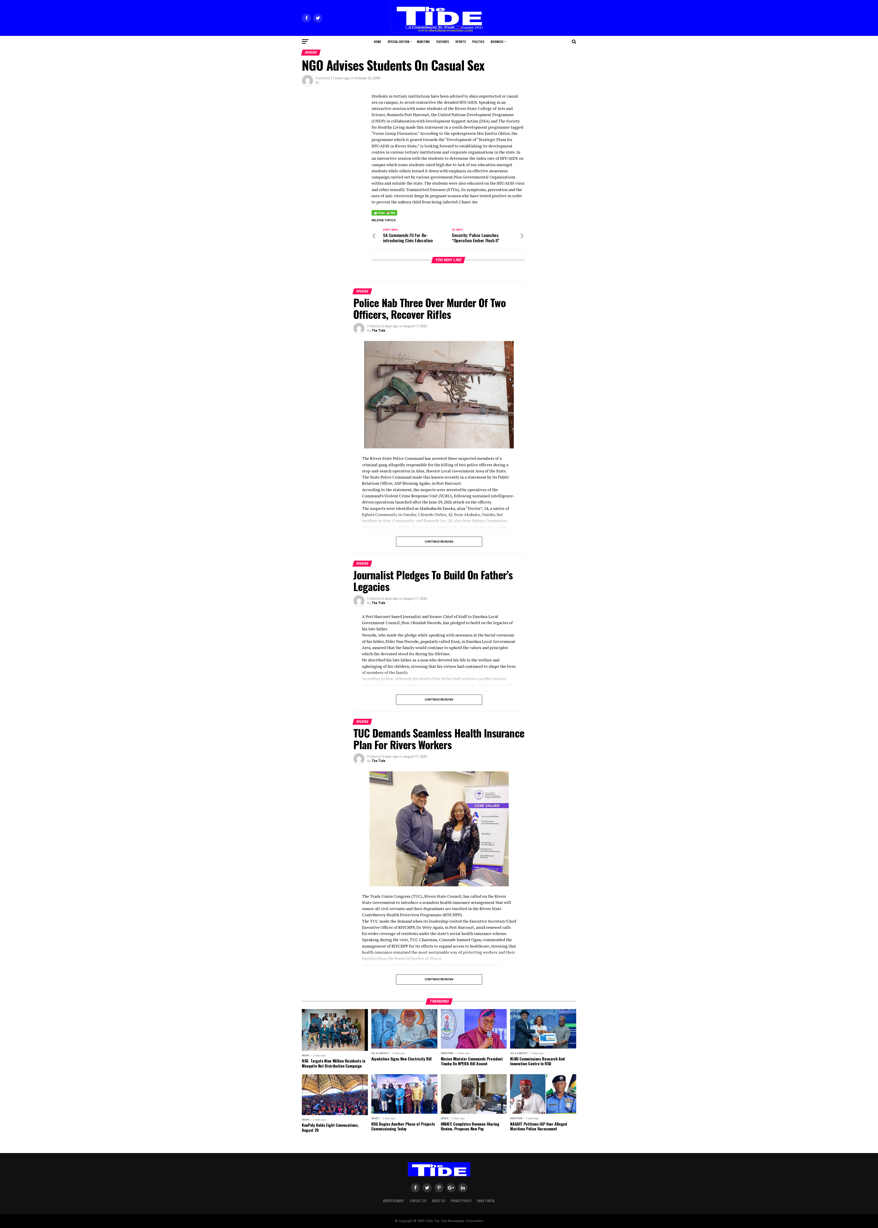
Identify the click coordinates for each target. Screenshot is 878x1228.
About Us (438, 1200)
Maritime (423, 41)
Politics (478, 41)
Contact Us (418, 1200)
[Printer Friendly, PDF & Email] (384, 212)
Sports (460, 41)
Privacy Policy (461, 1200)
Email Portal (486, 1200)
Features (442, 41)
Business (497, 41)
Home (377, 41)
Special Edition (398, 41)
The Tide (378, 330)
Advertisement (393, 1200)
